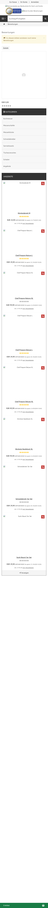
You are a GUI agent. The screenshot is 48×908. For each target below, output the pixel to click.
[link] (6, 106)
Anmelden (35, 2)
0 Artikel (6, 905)
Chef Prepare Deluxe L (24, 350)
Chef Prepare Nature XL (24, 298)
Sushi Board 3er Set (24, 557)
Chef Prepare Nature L (24, 255)
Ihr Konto (23, 2)
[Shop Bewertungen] (32, 11)
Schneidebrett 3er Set (24, 499)
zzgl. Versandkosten (28, 223)
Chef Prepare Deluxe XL (24, 401)
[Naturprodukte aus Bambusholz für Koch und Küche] (24, 6)
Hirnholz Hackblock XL (24, 449)
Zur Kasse (13, 2)
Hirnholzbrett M (24, 213)
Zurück (5, 48)
